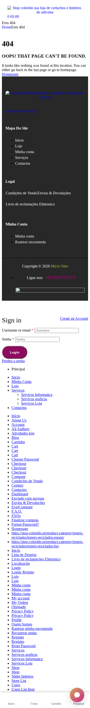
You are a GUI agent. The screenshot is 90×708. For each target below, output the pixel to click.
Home (6, 27)
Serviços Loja (31, 403)
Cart (15, 446)
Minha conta (21, 585)
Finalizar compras (25, 520)
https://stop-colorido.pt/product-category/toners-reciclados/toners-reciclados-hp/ (47, 544)
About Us (19, 420)
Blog (15, 438)
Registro (18, 642)
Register (18, 637)
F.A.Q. (17, 511)
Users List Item (23, 689)
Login (14, 352)
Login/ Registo (23, 572)
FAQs (16, 516)
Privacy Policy (23, 611)
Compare (18, 477)
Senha (8, 339)
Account (18, 424)
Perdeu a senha (13, 361)
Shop (15, 668)
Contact (17, 485)
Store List (19, 681)
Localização (21, 563)
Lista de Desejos (24, 555)
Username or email (17, 330)
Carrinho (18, 442)
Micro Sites (59, 266)
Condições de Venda (21, 193)
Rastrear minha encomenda (32, 628)
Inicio (16, 377)
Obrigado (19, 607)
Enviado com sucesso (28, 498)
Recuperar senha (24, 633)
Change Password (25, 459)
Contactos (19, 408)
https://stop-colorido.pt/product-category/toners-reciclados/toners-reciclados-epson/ (47, 535)
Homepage (20, 529)
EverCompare (22, 507)
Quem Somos (22, 624)
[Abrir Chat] (77, 695)
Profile (17, 620)
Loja (15, 386)
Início (16, 416)
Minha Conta (21, 382)
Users (16, 685)
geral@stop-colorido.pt (21, 111)
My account (21, 598)
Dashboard (20, 494)
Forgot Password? (25, 524)
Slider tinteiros (22, 676)
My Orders (20, 602)
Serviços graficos (34, 399)
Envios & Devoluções (54, 193)
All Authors (20, 429)
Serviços (18, 390)
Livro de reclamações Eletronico (30, 204)
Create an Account (74, 318)
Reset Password (24, 646)
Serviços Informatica (36, 395)
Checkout (19, 464)
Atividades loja (23, 433)
